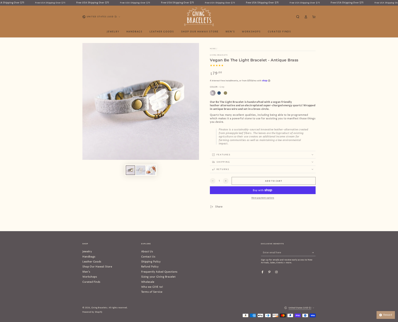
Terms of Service (152, 292)
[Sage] (225, 93)
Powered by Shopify (92, 312)
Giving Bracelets (219, 55)
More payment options (262, 198)
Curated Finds (91, 282)
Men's (86, 272)
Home (213, 49)
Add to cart (273, 181)
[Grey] (212, 93)
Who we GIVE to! (152, 287)
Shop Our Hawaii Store (97, 266)
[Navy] (219, 93)
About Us (147, 251)
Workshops (89, 277)
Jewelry (87, 251)
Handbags (88, 256)
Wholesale (147, 282)
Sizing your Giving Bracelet (158, 277)
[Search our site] (298, 16)
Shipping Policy (151, 261)
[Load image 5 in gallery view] (151, 170)
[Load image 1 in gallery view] (130, 170)
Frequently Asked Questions (159, 272)
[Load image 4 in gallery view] (140, 170)
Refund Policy (150, 266)
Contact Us (148, 256)
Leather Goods (91, 261)
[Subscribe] (314, 252)
